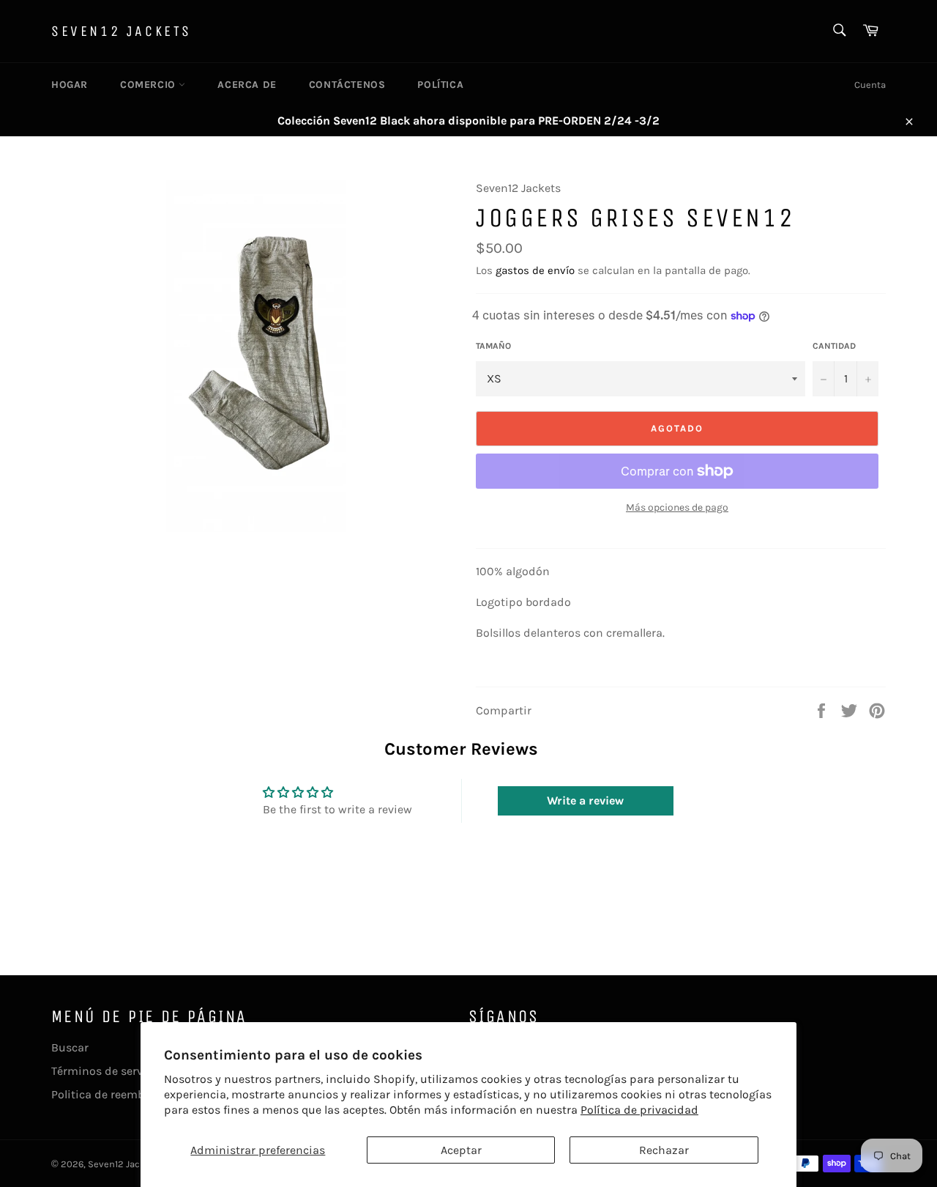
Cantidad (834, 346)
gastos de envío (535, 270)
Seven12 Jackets (121, 31)
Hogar (69, 84)
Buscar (70, 1047)
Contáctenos (347, 84)
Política (440, 84)
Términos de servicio (107, 1071)
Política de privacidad (639, 1110)
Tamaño (493, 346)
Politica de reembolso (108, 1094)
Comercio (149, 84)
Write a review (585, 800)
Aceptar (461, 1150)
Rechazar (664, 1150)
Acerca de (246, 84)
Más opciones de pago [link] (677, 507)
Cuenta (870, 84)
